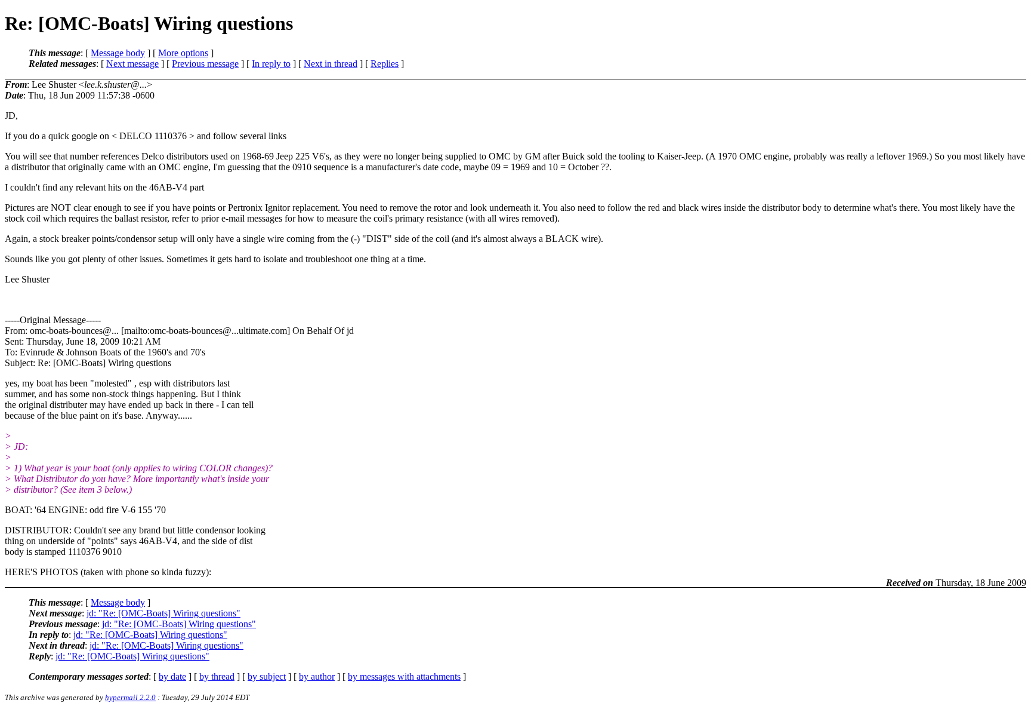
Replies (385, 64)
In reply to (271, 64)
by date (172, 676)
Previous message (205, 64)
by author (317, 676)
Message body (118, 53)
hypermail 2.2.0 (130, 697)
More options (183, 53)
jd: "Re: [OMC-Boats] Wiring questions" (163, 613)
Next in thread (330, 64)
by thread (216, 676)
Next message (132, 64)
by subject (267, 676)
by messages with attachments (404, 676)
